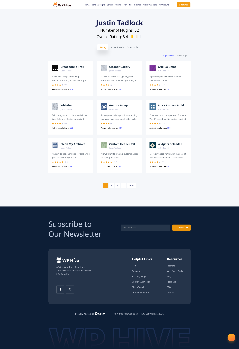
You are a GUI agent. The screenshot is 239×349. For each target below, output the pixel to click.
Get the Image (118, 105)
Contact (170, 292)
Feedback (171, 281)
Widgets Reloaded (170, 144)
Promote (137, 5)
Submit (180, 227)
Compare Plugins (114, 5)
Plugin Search (138, 287)
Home (87, 5)
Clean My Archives (72, 144)
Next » (131, 185)
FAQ (169, 287)
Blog (130, 5)
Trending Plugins (98, 5)
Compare (136, 271)
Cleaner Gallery (119, 67)
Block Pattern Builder (172, 105)
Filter (125, 5)
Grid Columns (167, 67)
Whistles (66, 105)
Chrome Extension (140, 292)
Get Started (183, 5)
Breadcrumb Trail (72, 67)
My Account (164, 5)
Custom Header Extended (126, 144)
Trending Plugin (139, 276)
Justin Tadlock (66, 71)
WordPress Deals (150, 5)
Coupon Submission (141, 281)
